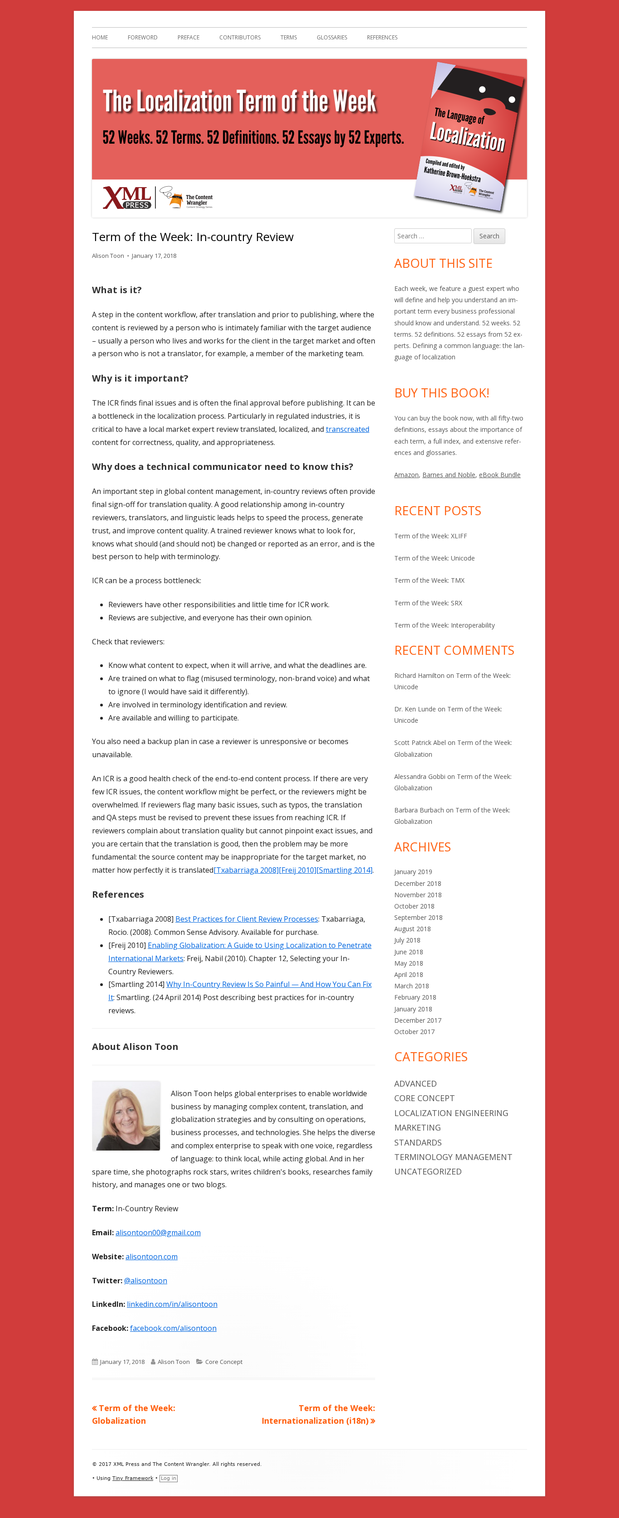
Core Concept (223, 1362)
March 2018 (411, 985)
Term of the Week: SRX (428, 603)
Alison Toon (108, 255)
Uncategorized (428, 1171)
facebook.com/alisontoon (173, 1328)
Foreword (143, 37)
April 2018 (408, 974)
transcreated (347, 429)
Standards (418, 1142)
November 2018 (418, 894)
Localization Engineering (451, 1112)
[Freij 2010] (297, 870)
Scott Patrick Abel (420, 742)
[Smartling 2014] (344, 870)
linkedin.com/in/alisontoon (172, 1304)
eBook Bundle (500, 474)
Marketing (417, 1127)
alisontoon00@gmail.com (158, 1233)
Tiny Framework (132, 1478)
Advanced (415, 1083)
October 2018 (414, 906)
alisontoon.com (152, 1257)
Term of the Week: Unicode (434, 558)
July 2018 (407, 940)
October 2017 (414, 1031)
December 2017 (417, 1020)
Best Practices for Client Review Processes (246, 919)
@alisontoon (145, 1281)
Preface (188, 37)
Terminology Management (453, 1156)
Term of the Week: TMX (429, 580)
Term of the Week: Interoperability (444, 625)
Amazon (406, 474)
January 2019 (413, 871)
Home (100, 37)
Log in (168, 1478)
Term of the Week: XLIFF (430, 536)
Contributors (240, 37)
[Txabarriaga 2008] (246, 870)
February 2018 (415, 997)
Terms (288, 37)
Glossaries (332, 37)
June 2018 (408, 952)
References (382, 37)
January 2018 (413, 1009)
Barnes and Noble (448, 474)
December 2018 (417, 883)
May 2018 (408, 963)
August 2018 (412, 928)
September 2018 (418, 917)
